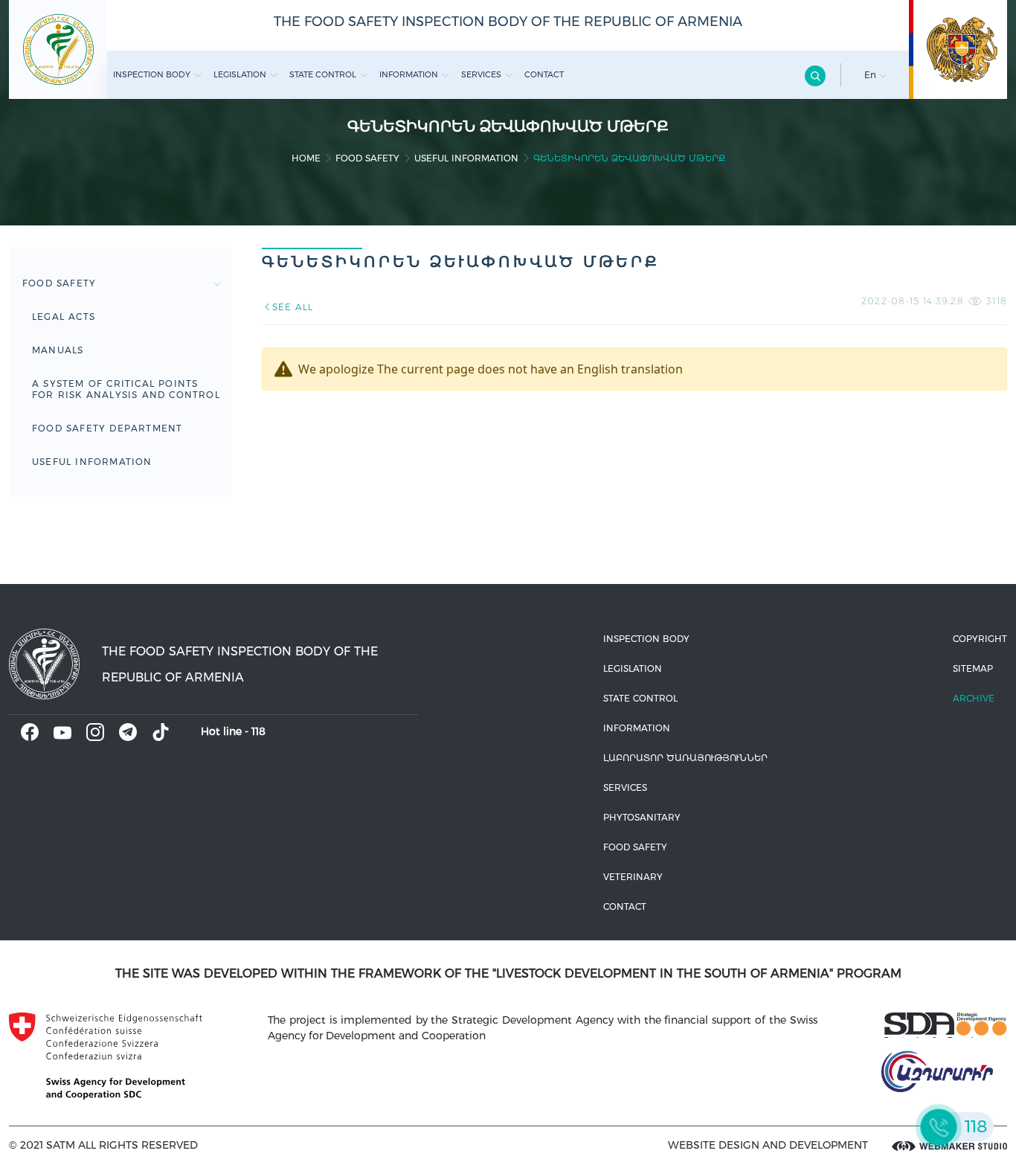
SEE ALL (292, 306)
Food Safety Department (107, 428)
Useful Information (466, 158)
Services (481, 74)
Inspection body (151, 74)
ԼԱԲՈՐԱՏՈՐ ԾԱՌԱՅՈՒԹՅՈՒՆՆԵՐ (685, 757)
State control (322, 74)
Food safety (367, 158)
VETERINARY (633, 876)
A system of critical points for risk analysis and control (126, 389)
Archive (973, 698)
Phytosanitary (642, 817)
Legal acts (63, 316)
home (306, 158)
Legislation (239, 74)
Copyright (980, 638)
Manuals (57, 350)
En (871, 74)
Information (408, 74)
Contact (544, 74)
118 (258, 731)
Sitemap (973, 668)
